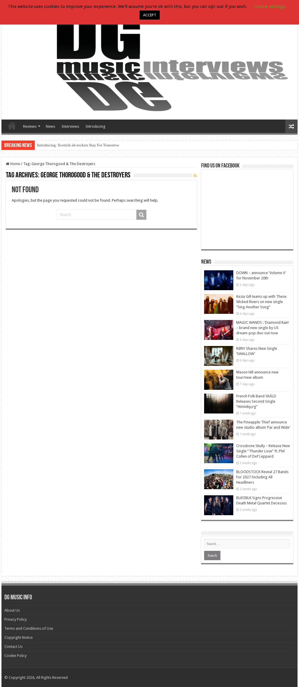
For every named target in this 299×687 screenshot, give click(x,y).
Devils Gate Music (12, 126)
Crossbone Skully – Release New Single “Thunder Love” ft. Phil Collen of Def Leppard (263, 451)
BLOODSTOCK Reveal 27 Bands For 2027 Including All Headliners (262, 477)
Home (14, 164)
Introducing (95, 126)
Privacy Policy (15, 619)
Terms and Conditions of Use (28, 628)
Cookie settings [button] (269, 6)
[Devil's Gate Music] (149, 63)
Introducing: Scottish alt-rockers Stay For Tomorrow (78, 145)
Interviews (70, 126)
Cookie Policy (15, 655)
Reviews (29, 126)
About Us (12, 610)
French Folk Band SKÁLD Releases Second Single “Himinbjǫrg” (256, 401)
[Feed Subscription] (195, 175)
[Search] (141, 215)
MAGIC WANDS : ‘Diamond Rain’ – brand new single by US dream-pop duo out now (262, 327)
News (50, 126)
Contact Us (13, 646)
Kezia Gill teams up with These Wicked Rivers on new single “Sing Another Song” (261, 301)
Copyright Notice (18, 637)
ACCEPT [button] (149, 15)
